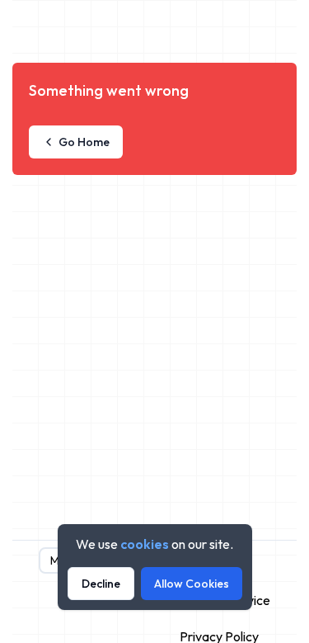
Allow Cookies (191, 583)
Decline (101, 583)
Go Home (84, 142)
